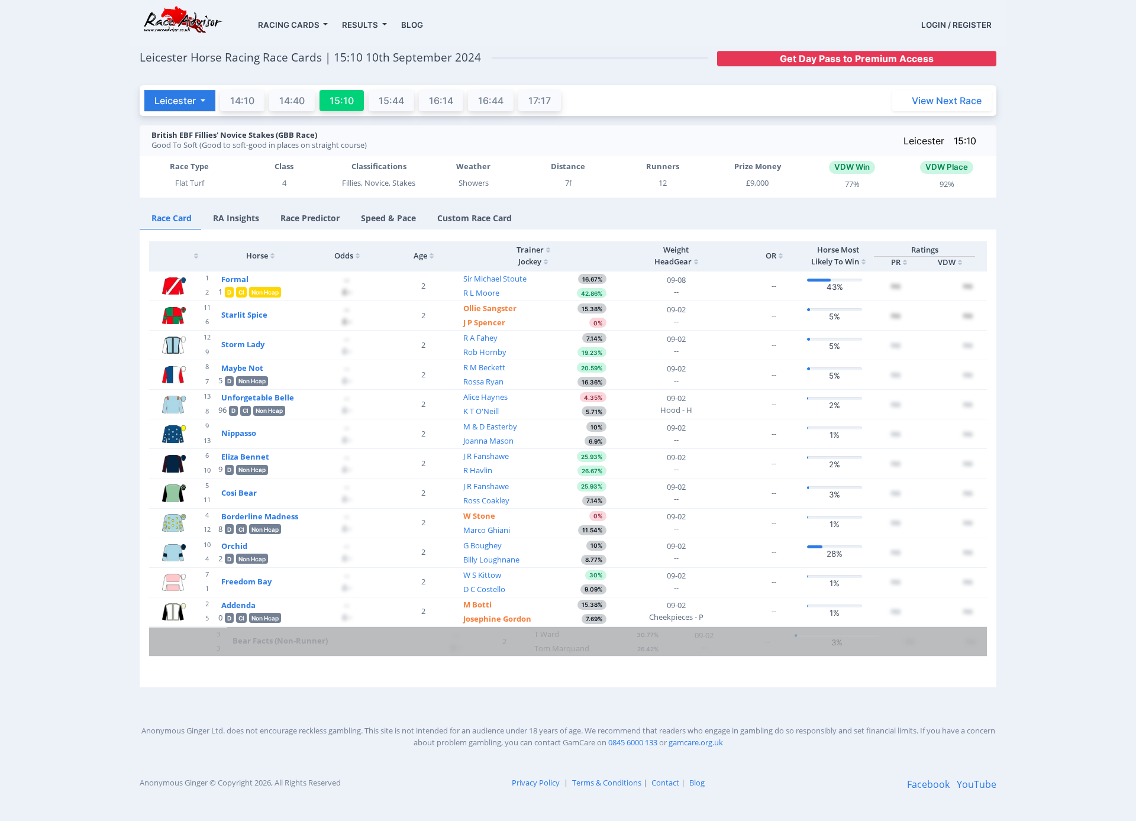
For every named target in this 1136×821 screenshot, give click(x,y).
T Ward (546, 634)
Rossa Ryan (483, 381)
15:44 (391, 100)
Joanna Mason (488, 440)
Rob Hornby (484, 352)
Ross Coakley (486, 500)
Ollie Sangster (490, 308)
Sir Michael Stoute (495, 278)
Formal (234, 279)
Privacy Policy (536, 782)
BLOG (412, 25)
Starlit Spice (244, 314)
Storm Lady (242, 344)
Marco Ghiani (486, 530)
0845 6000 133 (632, 742)
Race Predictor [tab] (310, 218)
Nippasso (238, 433)
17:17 (539, 100)
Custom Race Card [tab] (474, 218)
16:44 (491, 100)
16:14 (441, 100)
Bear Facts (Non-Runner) (280, 640)
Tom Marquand (561, 648)
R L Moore (481, 292)
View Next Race (947, 100)
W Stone (479, 515)
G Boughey (482, 545)
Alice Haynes (485, 397)
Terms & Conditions (606, 782)
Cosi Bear (239, 492)
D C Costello (484, 589)
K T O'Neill (481, 411)
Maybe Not (242, 368)
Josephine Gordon (497, 618)
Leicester (923, 141)
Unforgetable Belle (257, 397)
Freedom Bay (246, 581)
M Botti (477, 604)
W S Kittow (482, 575)
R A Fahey (480, 337)
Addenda (238, 605)
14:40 (292, 100)
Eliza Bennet (245, 456)
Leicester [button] (176, 100)
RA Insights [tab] (236, 218)
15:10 (965, 141)
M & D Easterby (490, 426)
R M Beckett (484, 367)
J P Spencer (484, 322)
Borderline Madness (259, 516)
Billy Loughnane (491, 559)
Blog (697, 782)
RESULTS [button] (361, 25)
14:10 (242, 100)
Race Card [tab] (171, 218)
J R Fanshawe (486, 456)
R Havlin (477, 470)
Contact (665, 782)
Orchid (234, 546)
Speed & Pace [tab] (388, 218)
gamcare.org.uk (696, 742)
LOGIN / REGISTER (956, 25)
